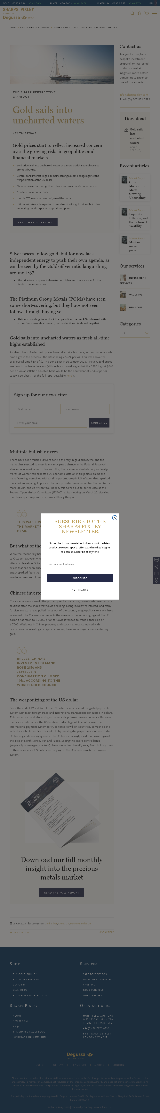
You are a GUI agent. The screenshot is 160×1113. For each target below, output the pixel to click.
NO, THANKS (80, 589)
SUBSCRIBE (80, 578)
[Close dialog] (114, 517)
